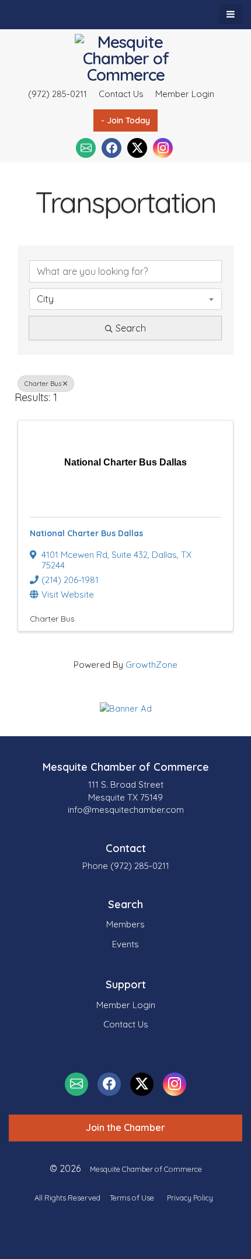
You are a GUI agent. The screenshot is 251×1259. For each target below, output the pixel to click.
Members (125, 924)
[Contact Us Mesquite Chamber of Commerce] (86, 148)
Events (125, 944)
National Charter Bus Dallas (86, 533)
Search (131, 328)
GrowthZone (151, 664)
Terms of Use (132, 1197)
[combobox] (125, 298)
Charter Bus (43, 384)
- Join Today (125, 120)
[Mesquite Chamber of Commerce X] (137, 148)
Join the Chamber (125, 1127)
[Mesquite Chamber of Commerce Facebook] (111, 148)
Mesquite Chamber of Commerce (146, 1169)
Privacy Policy (190, 1197)
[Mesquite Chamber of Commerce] (126, 58)
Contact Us (121, 93)
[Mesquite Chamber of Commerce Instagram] (163, 148)
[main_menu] (230, 14)
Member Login (184, 93)
